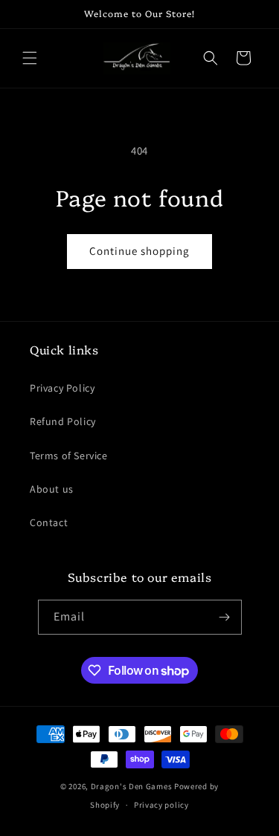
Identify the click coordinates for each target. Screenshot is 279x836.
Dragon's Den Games (132, 786)
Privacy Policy (62, 388)
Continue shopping (139, 251)
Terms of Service (69, 455)
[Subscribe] (224, 617)
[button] (29, 58)
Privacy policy (161, 805)
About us (52, 489)
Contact (49, 522)
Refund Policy (63, 421)
